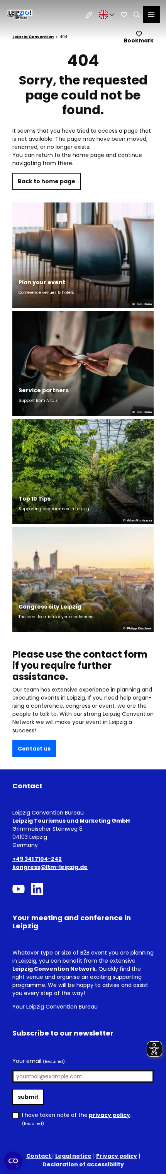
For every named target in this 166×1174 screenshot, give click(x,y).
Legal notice (73, 1156)
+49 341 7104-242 (37, 859)
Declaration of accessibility (83, 1164)
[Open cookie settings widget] (13, 1161)
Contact (39, 1156)
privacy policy (109, 1115)
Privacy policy (116, 1156)
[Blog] (89, 15)
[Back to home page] (19, 15)
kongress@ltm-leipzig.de (50, 867)
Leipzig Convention (33, 37)
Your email (38, 1061)
